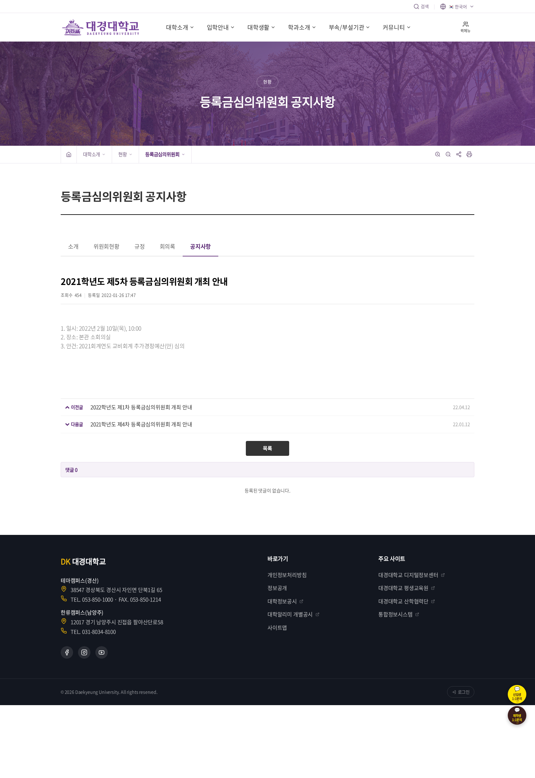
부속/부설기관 (346, 27)
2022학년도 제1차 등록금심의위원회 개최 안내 (141, 407)
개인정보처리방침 (287, 575)
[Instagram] (84, 652)
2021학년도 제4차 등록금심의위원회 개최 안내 (141, 424)
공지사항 (200, 246)
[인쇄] (469, 154)
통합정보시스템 (395, 614)
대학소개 (177, 27)
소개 (73, 246)
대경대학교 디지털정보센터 (408, 575)
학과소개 (299, 27)
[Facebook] (67, 652)
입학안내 (218, 27)
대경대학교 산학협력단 (403, 601)
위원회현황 (107, 246)
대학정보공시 (282, 601)
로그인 (464, 692)
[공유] (459, 154)
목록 (267, 448)
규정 (139, 246)
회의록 (168, 246)
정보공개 (277, 588)
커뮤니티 (394, 27)
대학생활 (258, 27)
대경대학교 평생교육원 (403, 588)
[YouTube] (101, 652)
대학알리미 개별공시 (290, 614)
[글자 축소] (448, 154)
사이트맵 (277, 627)
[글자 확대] (438, 154)
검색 (425, 6)
